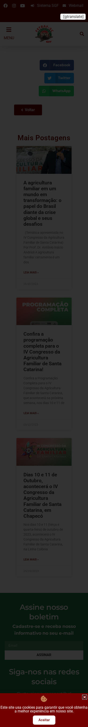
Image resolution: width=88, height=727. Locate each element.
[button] (84, 697)
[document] (44, 363)
